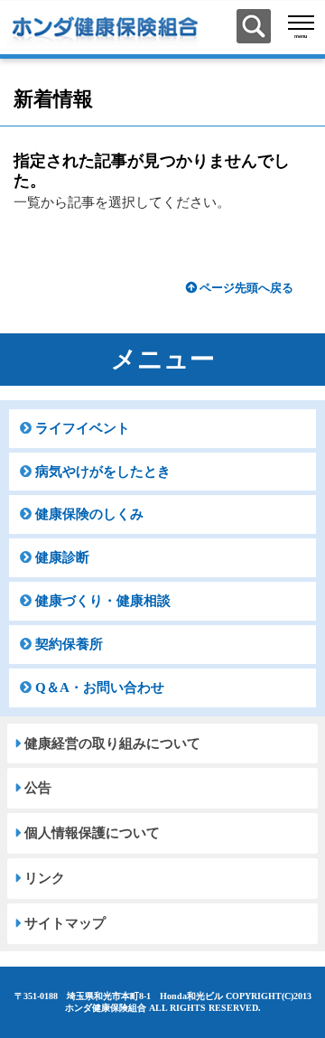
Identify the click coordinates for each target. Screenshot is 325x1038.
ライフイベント (82, 428)
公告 (37, 788)
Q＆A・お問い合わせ (99, 687)
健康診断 (62, 557)
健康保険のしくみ (89, 514)
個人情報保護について (92, 833)
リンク (44, 878)
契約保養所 (69, 644)
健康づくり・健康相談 (103, 601)
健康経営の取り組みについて (112, 743)
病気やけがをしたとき (103, 471)
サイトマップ (65, 923)
